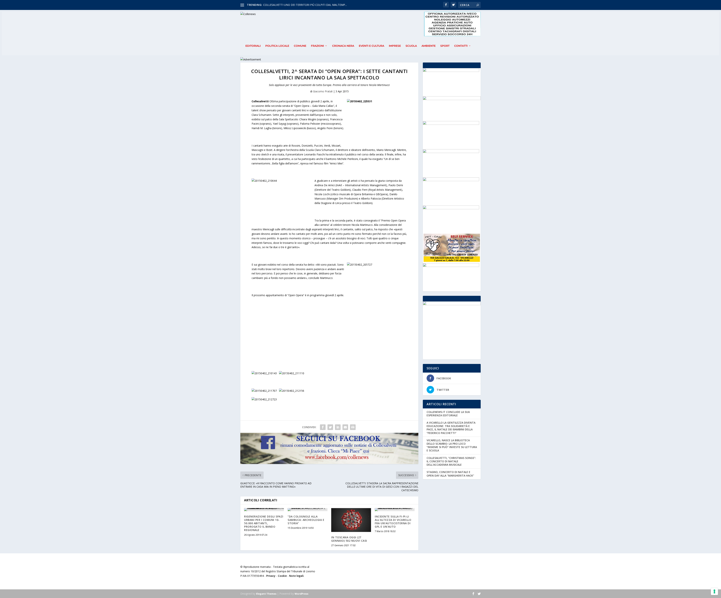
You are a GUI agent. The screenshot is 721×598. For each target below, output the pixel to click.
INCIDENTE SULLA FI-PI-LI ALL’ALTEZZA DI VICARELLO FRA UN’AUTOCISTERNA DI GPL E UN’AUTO (393, 522)
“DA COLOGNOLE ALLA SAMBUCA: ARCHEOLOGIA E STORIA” (306, 520)
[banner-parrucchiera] (451, 180)
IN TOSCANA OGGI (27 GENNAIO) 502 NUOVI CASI (349, 538)
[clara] (451, 266)
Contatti (461, 45)
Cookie (282, 576)
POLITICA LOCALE (277, 45)
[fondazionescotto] (451, 71)
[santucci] (451, 208)
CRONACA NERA (343, 45)
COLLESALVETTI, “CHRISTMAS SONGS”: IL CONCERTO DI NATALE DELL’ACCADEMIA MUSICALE (451, 461)
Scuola (411, 45)
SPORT (444, 45)
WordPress (301, 593)
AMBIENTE (429, 45)
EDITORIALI (253, 45)
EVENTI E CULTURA (371, 45)
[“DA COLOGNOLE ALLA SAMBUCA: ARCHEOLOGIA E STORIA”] (307, 509)
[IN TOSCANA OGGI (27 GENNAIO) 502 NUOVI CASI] (351, 520)
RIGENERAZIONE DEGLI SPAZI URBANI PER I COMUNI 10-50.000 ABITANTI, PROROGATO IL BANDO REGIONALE (263, 523)
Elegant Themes (266, 593)
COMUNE (300, 45)
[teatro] (451, 152)
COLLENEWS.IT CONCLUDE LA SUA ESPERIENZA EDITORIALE (448, 413)
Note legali (296, 576)
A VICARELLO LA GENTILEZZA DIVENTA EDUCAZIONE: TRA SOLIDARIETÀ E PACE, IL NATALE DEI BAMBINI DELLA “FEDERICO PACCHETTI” (451, 428)
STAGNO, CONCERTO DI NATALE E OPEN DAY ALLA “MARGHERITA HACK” (450, 473)
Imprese (395, 45)
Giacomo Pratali (323, 91)
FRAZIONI (317, 45)
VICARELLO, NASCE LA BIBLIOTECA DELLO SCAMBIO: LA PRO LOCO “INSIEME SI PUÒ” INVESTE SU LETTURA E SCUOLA (452, 445)
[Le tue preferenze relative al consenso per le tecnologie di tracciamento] (714, 591)
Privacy (270, 576)
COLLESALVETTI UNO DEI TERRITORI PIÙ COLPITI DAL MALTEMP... (305, 5)
